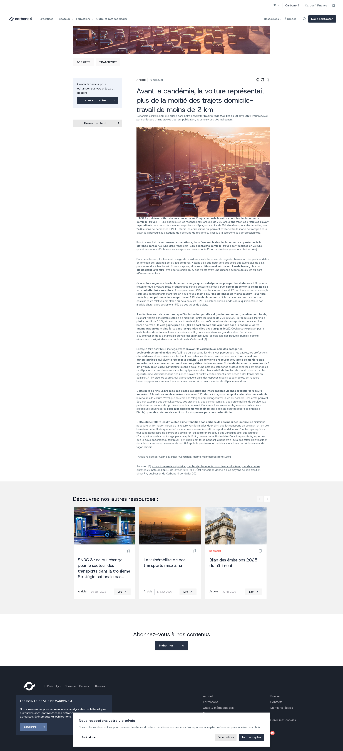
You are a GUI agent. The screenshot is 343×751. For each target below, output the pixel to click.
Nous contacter (322, 19)
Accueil (208, 696)
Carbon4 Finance (316, 5)
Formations (83, 19)
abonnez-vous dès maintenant (214, 119)
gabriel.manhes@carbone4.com (212, 456)
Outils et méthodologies (112, 19)
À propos (290, 19)
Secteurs (65, 19)
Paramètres (226, 737)
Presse (275, 696)
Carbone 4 (292, 5)
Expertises (46, 19)
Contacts (276, 702)
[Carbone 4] (29, 686)
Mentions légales (281, 707)
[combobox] (276, 5)
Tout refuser (89, 737)
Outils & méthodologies (218, 707)
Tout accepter (251, 737)
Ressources (271, 19)
